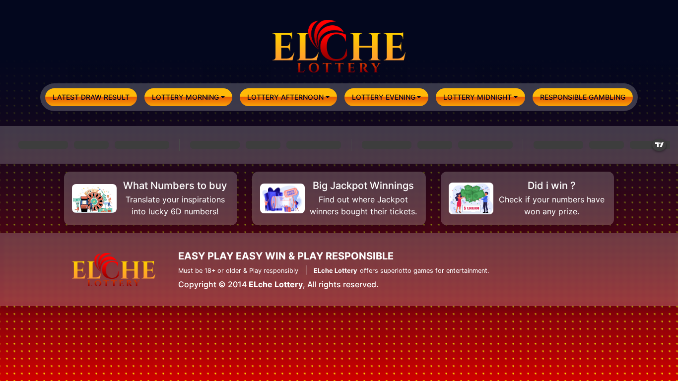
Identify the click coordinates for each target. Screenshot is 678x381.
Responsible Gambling (582, 97)
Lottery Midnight (477, 97)
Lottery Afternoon (285, 97)
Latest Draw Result (91, 97)
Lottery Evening (383, 97)
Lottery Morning (185, 97)
